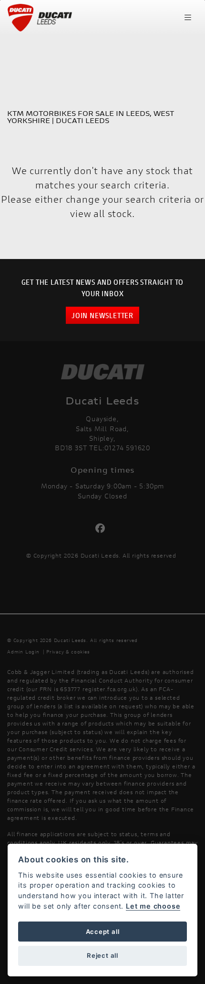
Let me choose (153, 906)
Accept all (103, 931)
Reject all (102, 955)
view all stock (101, 213)
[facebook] (103, 528)
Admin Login (23, 652)
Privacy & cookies (68, 652)
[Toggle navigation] (187, 17)
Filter (172, 49)
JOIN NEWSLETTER (102, 315)
